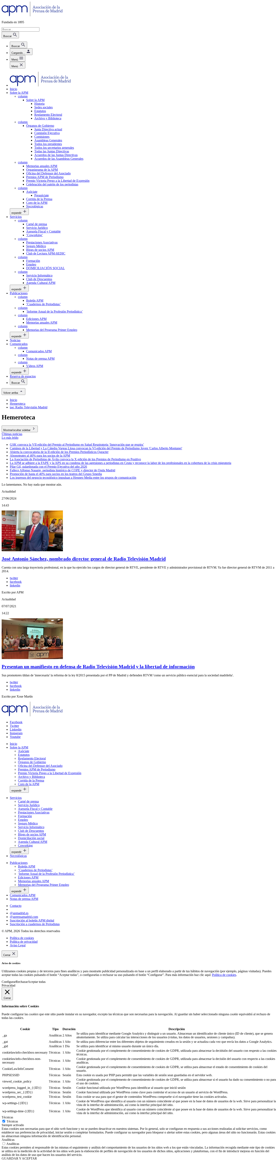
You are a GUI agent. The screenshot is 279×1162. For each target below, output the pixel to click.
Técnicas (12, 1121)
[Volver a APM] (32, 15)
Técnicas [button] (7, 1117)
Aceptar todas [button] (37, 981)
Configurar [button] (9, 981)
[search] (18, 45)
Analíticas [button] (8, 1139)
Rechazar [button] (22, 981)
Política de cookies (224, 975)
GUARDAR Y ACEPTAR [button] (19, 1158)
